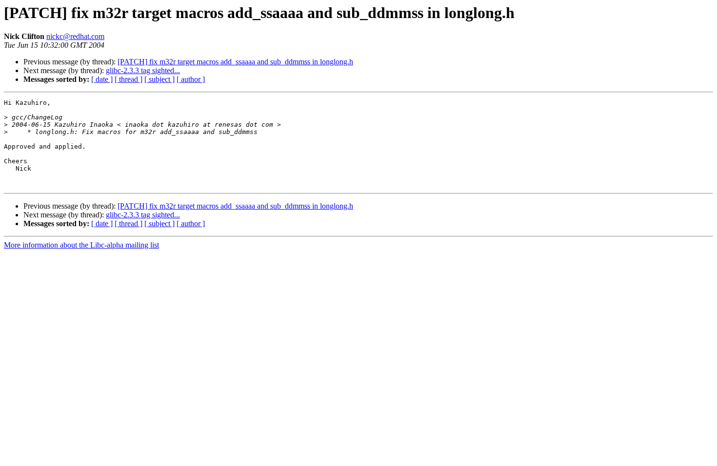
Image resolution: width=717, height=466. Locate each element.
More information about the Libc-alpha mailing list (81, 245)
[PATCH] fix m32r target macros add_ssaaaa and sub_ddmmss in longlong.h (235, 62)
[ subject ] (159, 79)
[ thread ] (128, 79)
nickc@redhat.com (75, 36)
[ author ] (191, 79)
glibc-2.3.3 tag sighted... (143, 70)
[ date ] (102, 79)
